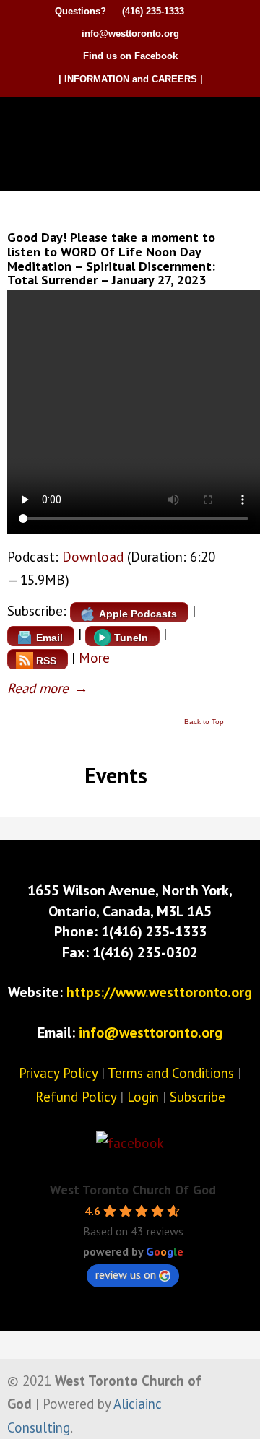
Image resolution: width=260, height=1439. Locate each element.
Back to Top (204, 722)
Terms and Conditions (171, 1073)
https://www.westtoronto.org (159, 992)
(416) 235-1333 (153, 11)
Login (143, 1096)
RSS (46, 660)
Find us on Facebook (130, 56)
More (94, 657)
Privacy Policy (58, 1073)
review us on (125, 1274)
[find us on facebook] (130, 1143)
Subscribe (197, 1096)
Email (49, 637)
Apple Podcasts (138, 613)
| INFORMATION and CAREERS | (130, 79)
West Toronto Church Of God (133, 1189)
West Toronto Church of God (133, 121)
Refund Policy (75, 1096)
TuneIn (131, 637)
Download (93, 556)
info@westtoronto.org (130, 33)
